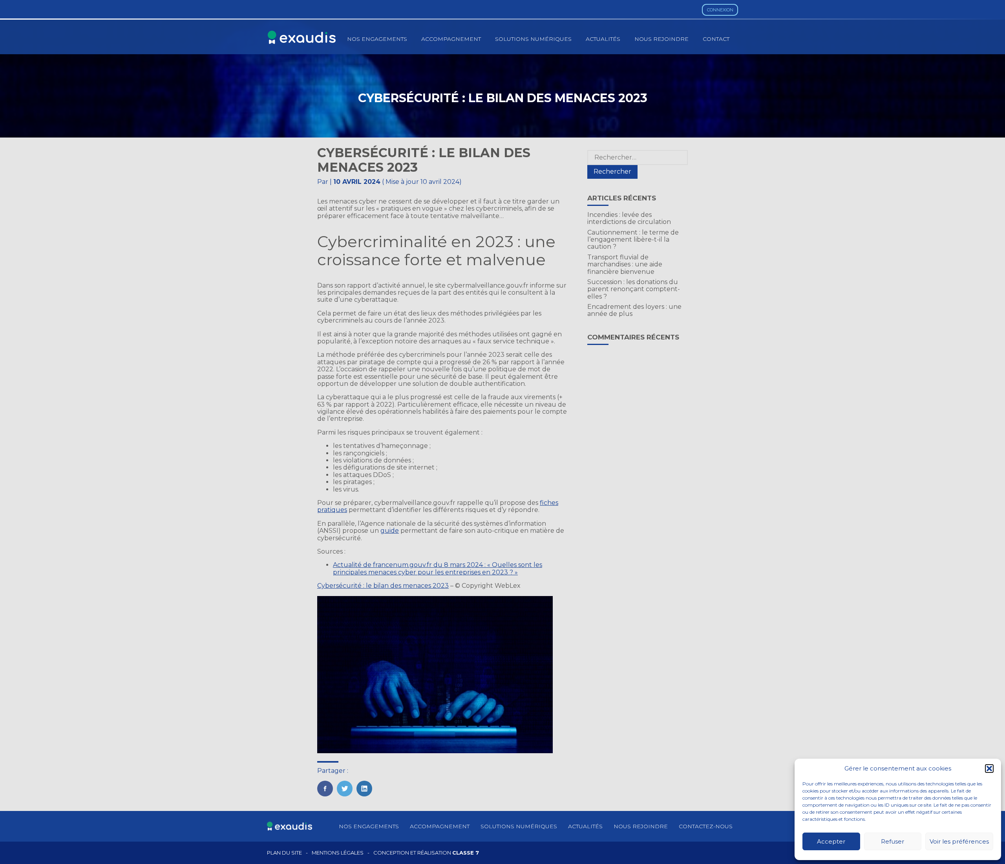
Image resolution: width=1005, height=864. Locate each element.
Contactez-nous (706, 826)
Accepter (831, 841)
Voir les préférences (959, 841)
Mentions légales (338, 853)
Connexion (720, 10)
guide (389, 530)
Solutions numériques (533, 38)
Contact (716, 38)
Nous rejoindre (661, 38)
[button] (989, 768)
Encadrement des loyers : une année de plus (634, 310)
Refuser (892, 841)
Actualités (603, 38)
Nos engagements (377, 38)
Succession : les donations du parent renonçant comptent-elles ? (633, 289)
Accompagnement (451, 38)
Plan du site (284, 853)
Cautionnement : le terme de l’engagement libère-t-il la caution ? (633, 240)
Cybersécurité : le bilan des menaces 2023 (383, 585)
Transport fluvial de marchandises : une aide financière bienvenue (624, 264)
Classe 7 (465, 852)
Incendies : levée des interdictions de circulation (629, 218)
